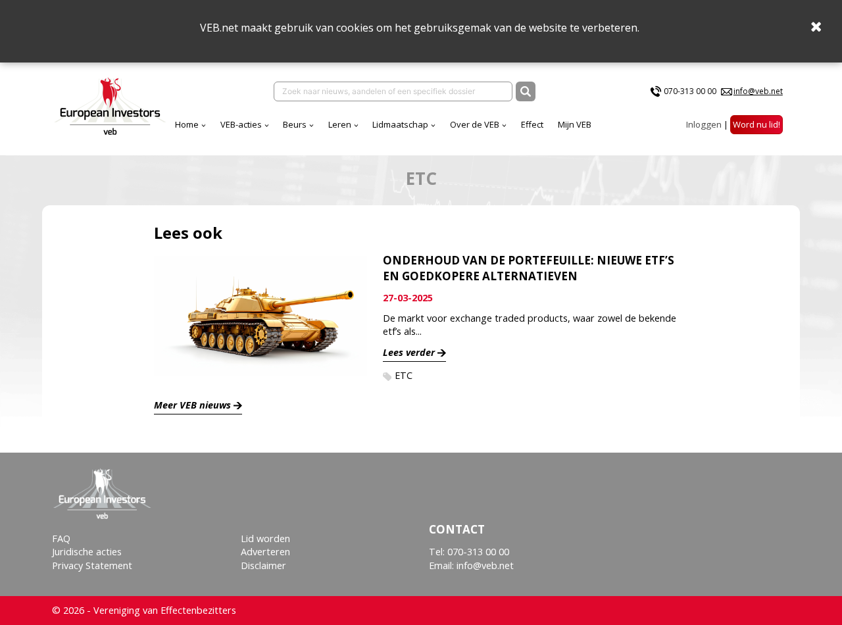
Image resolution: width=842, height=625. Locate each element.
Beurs (295, 124)
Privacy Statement (92, 565)
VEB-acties (241, 124)
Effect (532, 124)
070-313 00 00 (690, 91)
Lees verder (409, 352)
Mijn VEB (574, 124)
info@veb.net (758, 91)
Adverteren (265, 551)
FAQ (61, 538)
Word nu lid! (756, 124)
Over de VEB (474, 124)
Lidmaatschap (400, 124)
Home (187, 124)
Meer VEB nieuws (192, 405)
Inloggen (704, 124)
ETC (403, 375)
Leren (339, 124)
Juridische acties (87, 551)
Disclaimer (263, 565)
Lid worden (265, 538)
